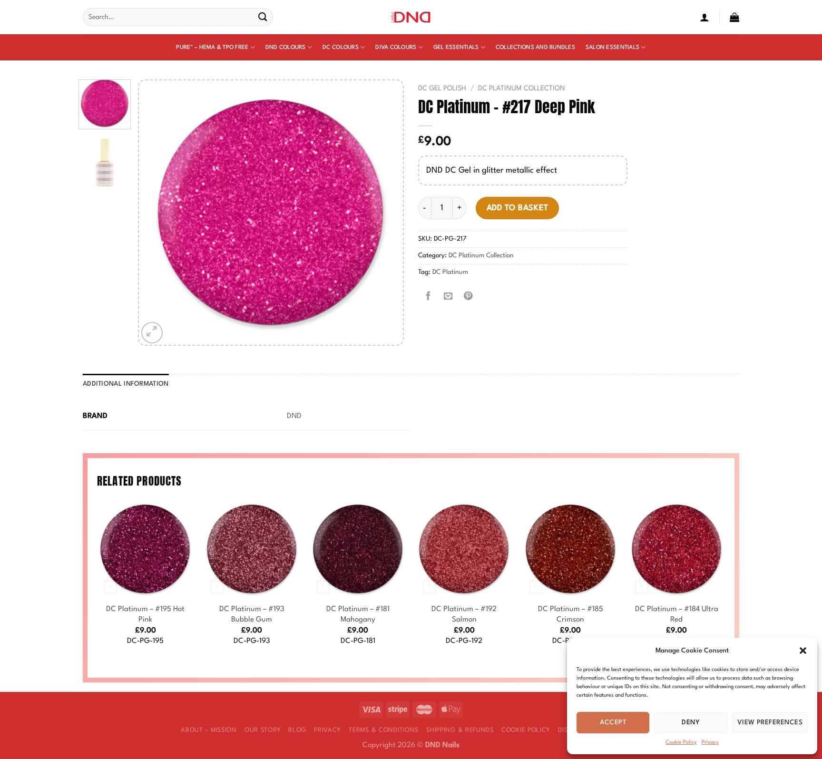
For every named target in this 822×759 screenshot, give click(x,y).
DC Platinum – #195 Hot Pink (145, 614)
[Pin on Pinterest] (468, 296)
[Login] (704, 17)
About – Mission (209, 730)
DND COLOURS (285, 47)
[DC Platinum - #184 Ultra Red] (676, 549)
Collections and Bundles (535, 47)
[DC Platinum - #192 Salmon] (464, 549)
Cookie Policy (681, 742)
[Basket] (734, 17)
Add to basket (517, 208)
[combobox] (178, 17)
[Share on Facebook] (428, 296)
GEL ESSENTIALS (456, 47)
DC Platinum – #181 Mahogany (358, 614)
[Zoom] (152, 332)
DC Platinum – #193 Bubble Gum (251, 614)
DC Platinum (450, 272)
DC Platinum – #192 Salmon (464, 614)
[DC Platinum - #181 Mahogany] (357, 549)
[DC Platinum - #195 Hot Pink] (145, 549)
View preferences (769, 722)
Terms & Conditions (384, 730)
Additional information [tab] (126, 384)
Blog (297, 730)
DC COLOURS (341, 47)
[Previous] (156, 212)
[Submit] (263, 17)
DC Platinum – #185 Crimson (570, 614)
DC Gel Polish (442, 88)
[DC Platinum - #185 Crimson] (570, 549)
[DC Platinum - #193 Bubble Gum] (251, 549)
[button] (803, 650)
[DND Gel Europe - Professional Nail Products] (411, 17)
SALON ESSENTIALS (612, 47)
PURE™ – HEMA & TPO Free (212, 47)
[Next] (385, 212)
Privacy (710, 742)
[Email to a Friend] (448, 296)
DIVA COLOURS (395, 47)
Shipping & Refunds (460, 730)
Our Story (263, 730)
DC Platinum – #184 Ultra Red (676, 614)
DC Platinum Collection (521, 88)
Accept (613, 722)
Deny (691, 722)
